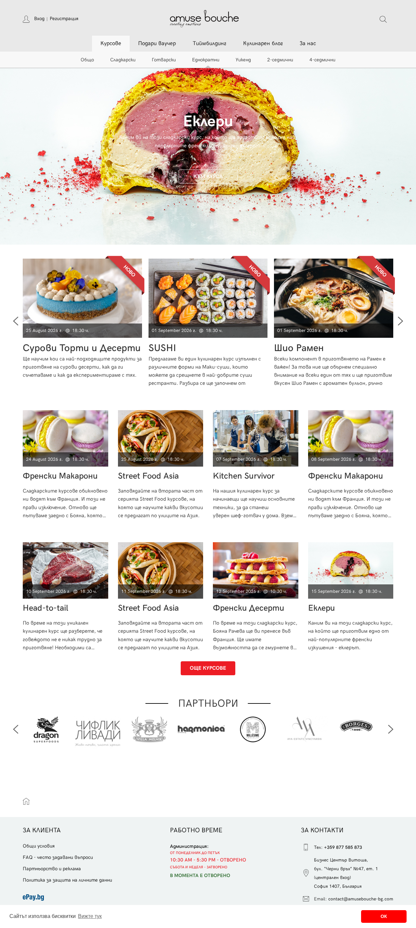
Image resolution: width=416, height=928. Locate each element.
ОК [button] (384, 916)
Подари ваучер (157, 43)
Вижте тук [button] (90, 916)
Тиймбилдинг (209, 43)
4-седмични (322, 60)
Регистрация (64, 18)
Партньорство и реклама (52, 869)
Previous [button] (15, 729)
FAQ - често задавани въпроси (58, 857)
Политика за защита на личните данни (67, 880)
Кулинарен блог (263, 43)
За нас (308, 43)
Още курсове (208, 668)
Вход (39, 18)
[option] (208, 148)
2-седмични (280, 60)
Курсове (110, 43)
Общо (87, 60)
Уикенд (243, 60)
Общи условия (39, 846)
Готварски (164, 60)
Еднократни (205, 60)
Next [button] (391, 729)
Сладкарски (123, 60)
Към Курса (208, 176)
